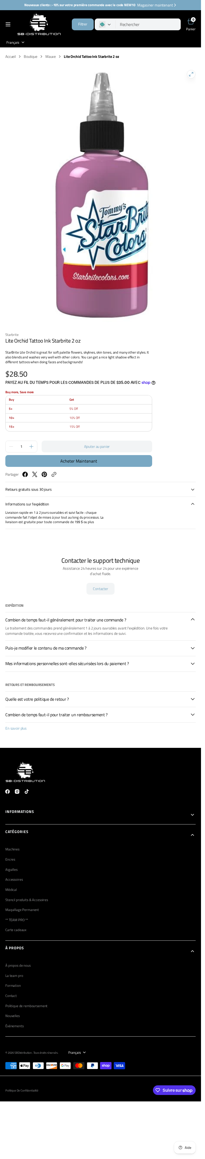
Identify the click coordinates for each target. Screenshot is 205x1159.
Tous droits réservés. (45, 1047)
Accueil (10, 56)
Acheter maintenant (78, 455)
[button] (8, 24)
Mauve (50, 56)
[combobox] (148, 24)
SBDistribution (23, 1047)
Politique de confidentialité (21, 1085)
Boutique (30, 56)
